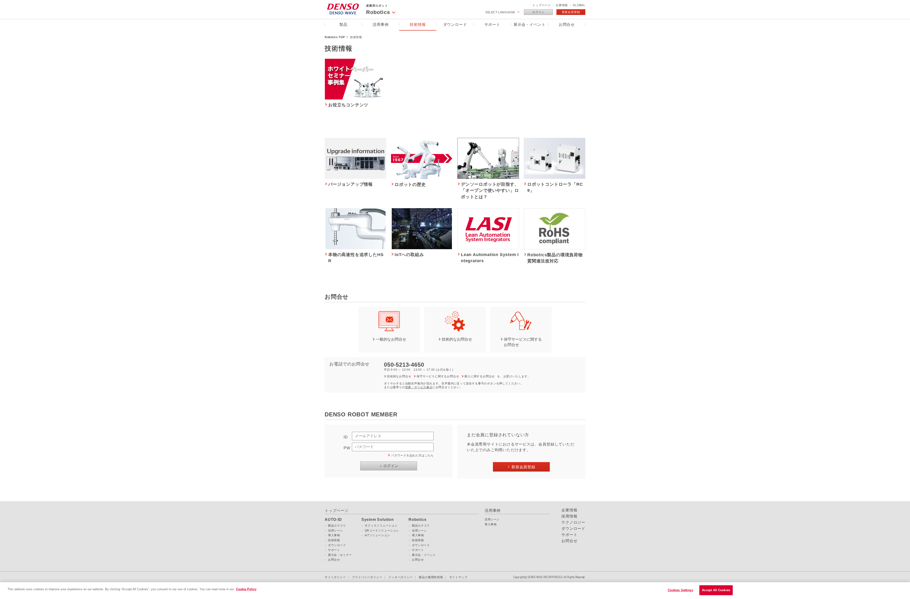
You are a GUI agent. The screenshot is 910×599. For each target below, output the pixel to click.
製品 (343, 25)
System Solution (377, 520)
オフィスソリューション (381, 525)
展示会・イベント (529, 25)
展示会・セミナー (340, 555)
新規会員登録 (571, 12)
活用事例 (380, 25)
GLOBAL (579, 5)
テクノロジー (573, 522)
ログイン (538, 12)
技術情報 (418, 25)
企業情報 (562, 5)
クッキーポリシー (400, 577)
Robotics (417, 520)
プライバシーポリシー (367, 577)
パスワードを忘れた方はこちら (412, 455)
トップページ (541, 5)
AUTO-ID (333, 520)
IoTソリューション (377, 535)
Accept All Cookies (716, 590)
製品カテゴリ (337, 525)
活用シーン (335, 530)
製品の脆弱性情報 (431, 577)
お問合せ (567, 25)
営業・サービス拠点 (418, 387)
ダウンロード (455, 25)
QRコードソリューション (382, 530)
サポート (492, 25)
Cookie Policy (246, 589)
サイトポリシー (335, 577)
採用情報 (569, 516)
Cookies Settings (680, 590)
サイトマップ (458, 577)
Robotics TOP (335, 37)
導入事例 (334, 535)
